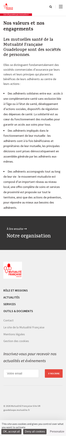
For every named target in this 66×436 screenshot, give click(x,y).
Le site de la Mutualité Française (23, 327)
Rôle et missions (15, 290)
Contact (8, 320)
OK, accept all (11, 431)
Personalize (57, 431)
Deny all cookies (35, 431)
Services (9, 304)
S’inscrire (54, 373)
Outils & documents (18, 311)
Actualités (11, 297)
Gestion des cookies (16, 341)
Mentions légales (14, 334)
